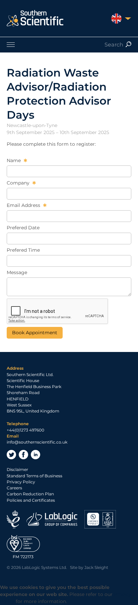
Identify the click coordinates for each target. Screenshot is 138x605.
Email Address (24, 205)
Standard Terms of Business (34, 475)
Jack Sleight (96, 567)
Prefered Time (23, 250)
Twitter (11, 454)
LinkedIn (35, 454)
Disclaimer (17, 469)
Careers (14, 487)
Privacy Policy (21, 481)
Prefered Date (23, 228)
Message (17, 272)
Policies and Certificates (31, 500)
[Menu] (69, 44)
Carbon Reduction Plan (30, 493)
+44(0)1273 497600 (25, 430)
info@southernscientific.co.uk (37, 442)
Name (14, 160)
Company (19, 183)
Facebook (23, 454)
